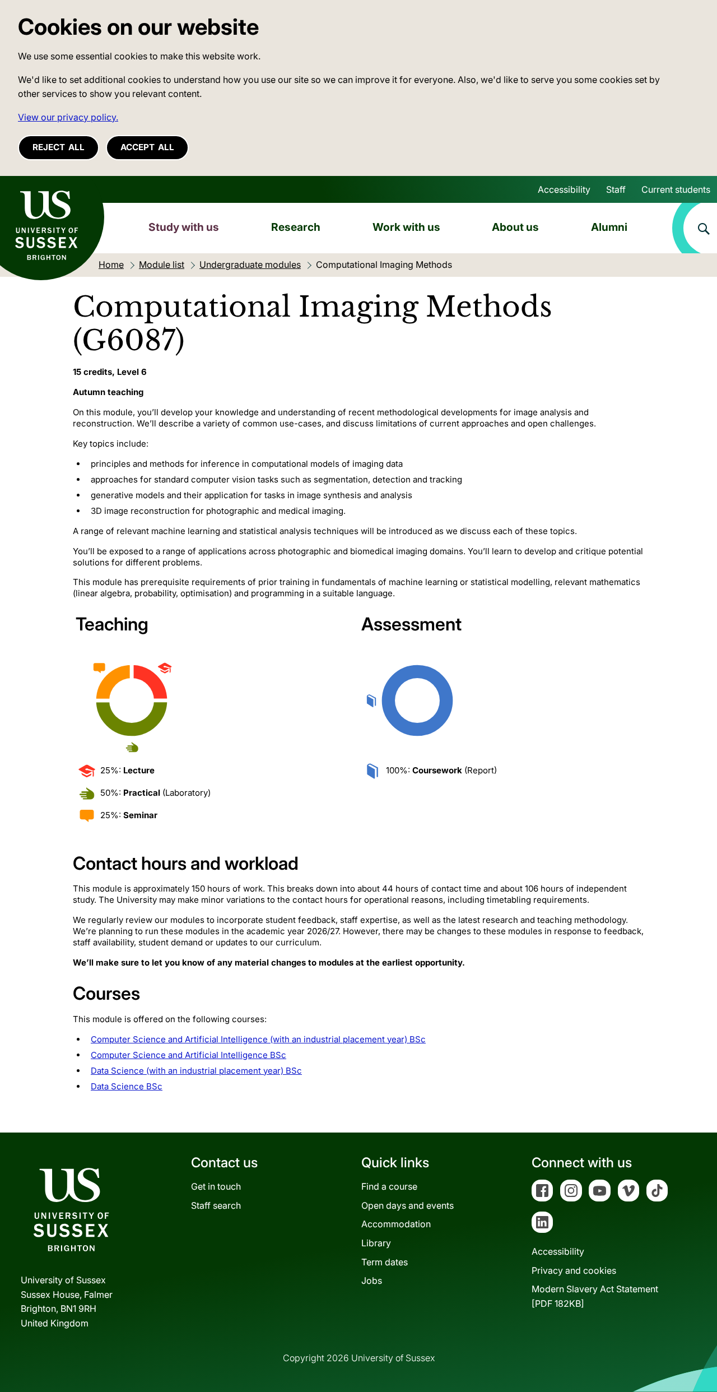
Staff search (216, 1205)
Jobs (371, 1280)
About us (515, 227)
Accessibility (564, 189)
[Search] (694, 228)
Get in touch (216, 1186)
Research (295, 227)
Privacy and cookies (574, 1270)
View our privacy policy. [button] (68, 117)
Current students (675, 189)
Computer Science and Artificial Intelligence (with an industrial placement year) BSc (258, 1039)
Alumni (609, 227)
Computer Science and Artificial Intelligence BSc (188, 1055)
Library (376, 1243)
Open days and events (407, 1205)
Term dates (384, 1262)
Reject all (58, 147)
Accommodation (396, 1223)
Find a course (389, 1186)
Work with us (406, 227)
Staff (616, 189)
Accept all (147, 147)
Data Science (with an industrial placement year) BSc (196, 1070)
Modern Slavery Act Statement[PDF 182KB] (595, 1296)
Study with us (183, 227)
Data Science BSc (126, 1086)
